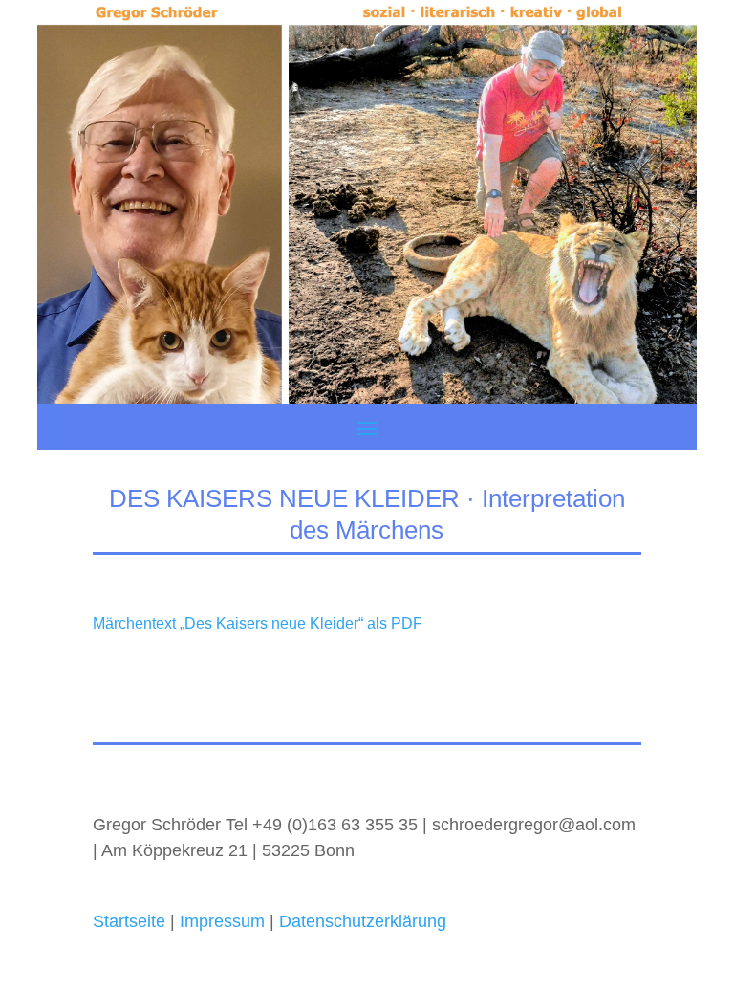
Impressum (220, 921)
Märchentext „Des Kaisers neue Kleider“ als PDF (257, 623)
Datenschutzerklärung (362, 921)
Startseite (129, 921)
